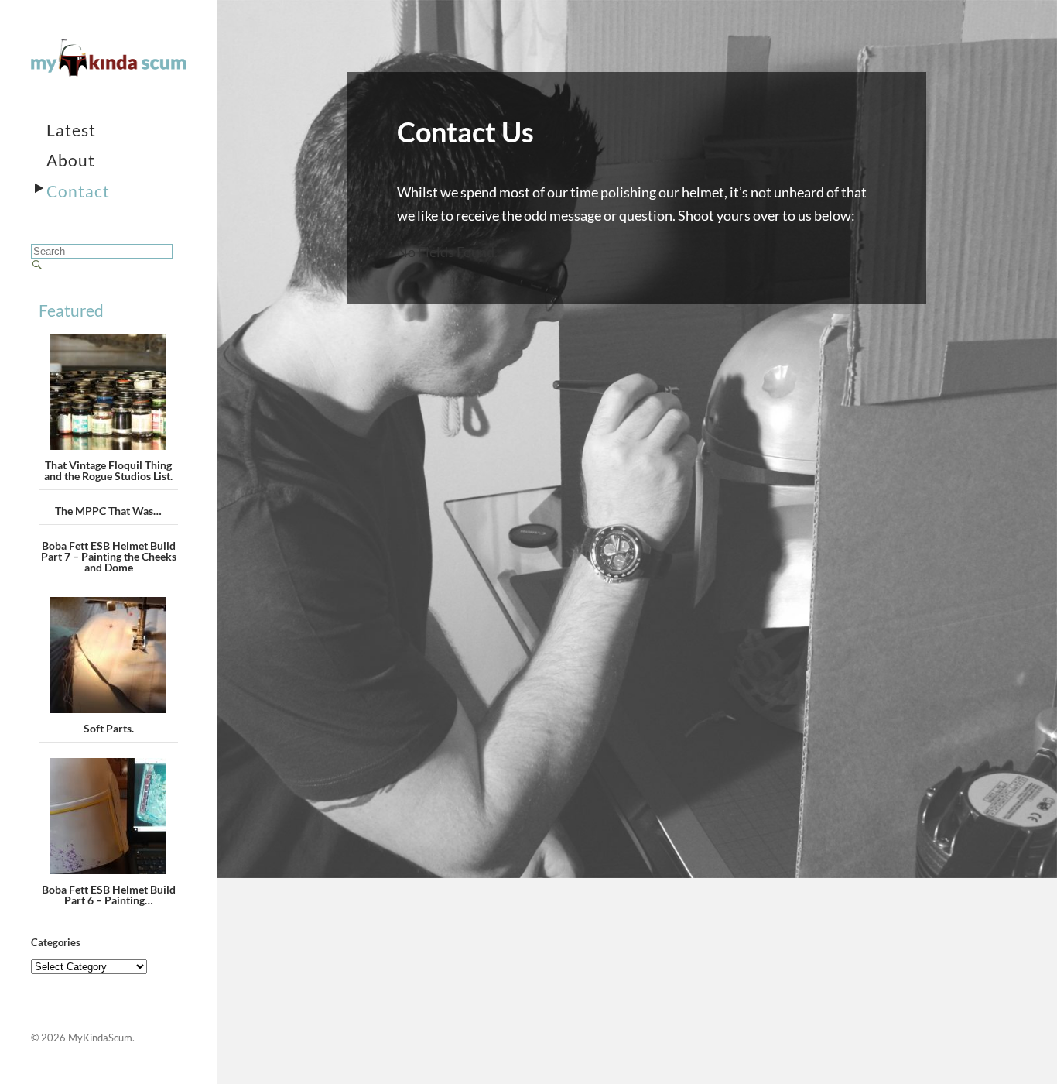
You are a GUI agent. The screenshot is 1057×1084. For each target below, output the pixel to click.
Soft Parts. (109, 728)
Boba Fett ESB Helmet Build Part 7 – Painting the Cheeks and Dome (108, 556)
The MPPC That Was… (108, 510)
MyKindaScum (100, 1037)
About (70, 160)
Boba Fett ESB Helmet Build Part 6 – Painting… (109, 895)
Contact (78, 191)
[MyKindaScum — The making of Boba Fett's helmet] (108, 58)
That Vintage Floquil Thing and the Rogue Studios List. (108, 470)
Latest (71, 129)
